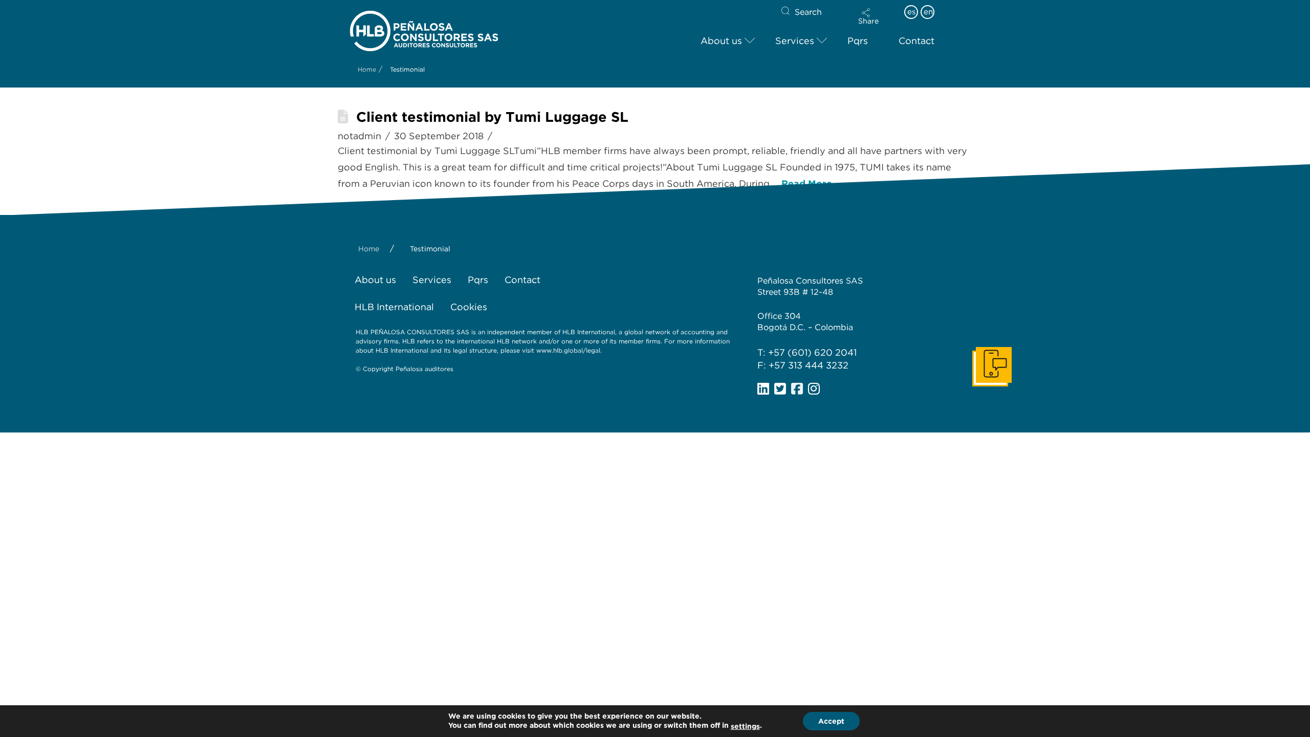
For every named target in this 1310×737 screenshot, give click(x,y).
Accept (831, 721)
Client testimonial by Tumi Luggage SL (492, 117)
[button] (868, 16)
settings (745, 726)
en (928, 11)
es (911, 11)
